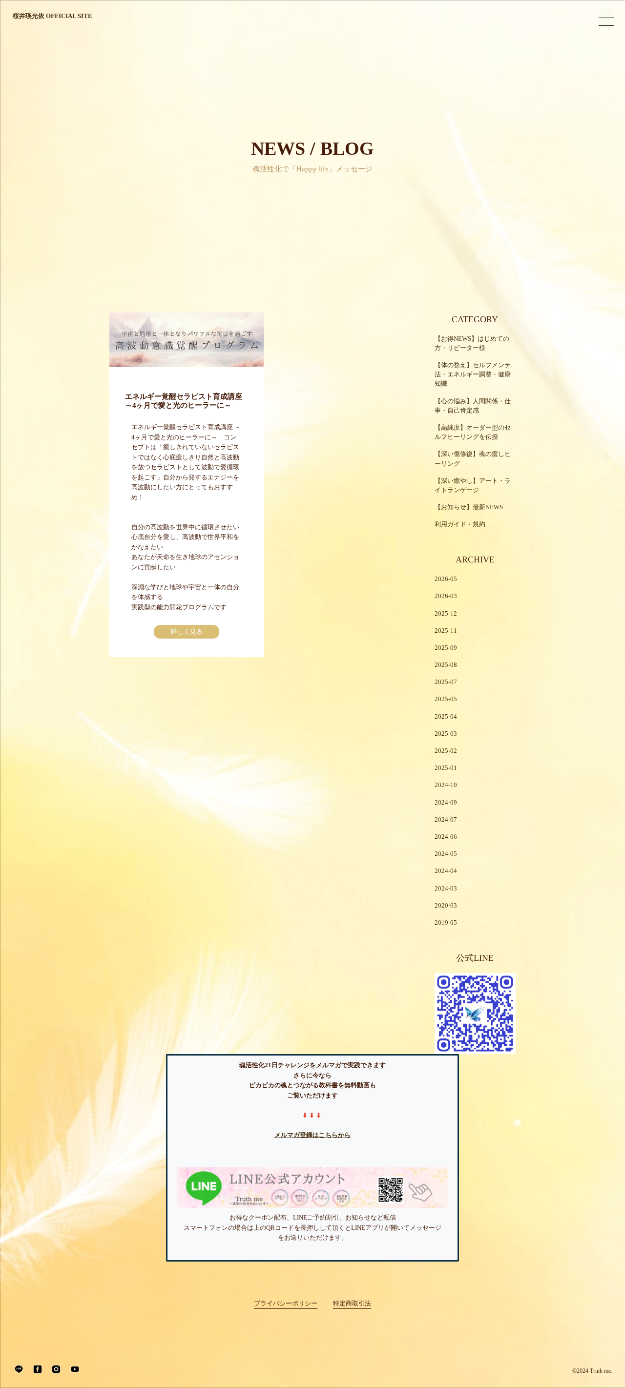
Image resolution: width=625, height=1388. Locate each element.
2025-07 (446, 682)
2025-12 (446, 613)
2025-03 (446, 733)
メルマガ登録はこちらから (312, 1135)
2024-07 (446, 819)
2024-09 (446, 802)
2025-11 (446, 630)
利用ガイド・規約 (460, 524)
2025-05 (446, 699)
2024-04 (446, 871)
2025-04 (446, 716)
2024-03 (446, 888)
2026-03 (446, 596)
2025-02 (446, 750)
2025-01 (446, 768)
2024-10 (446, 785)
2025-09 (446, 647)
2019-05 (446, 922)
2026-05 (446, 579)
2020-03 (446, 905)
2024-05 (446, 853)
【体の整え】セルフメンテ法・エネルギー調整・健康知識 (473, 374)
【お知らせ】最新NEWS (469, 507)
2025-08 (446, 665)
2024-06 (446, 836)
